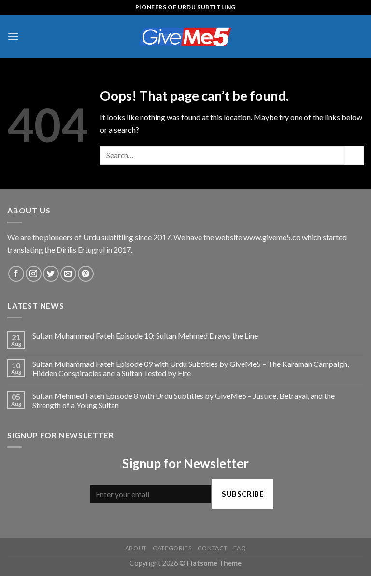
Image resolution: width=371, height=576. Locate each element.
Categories (172, 548)
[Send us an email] (68, 274)
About (136, 548)
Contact (213, 548)
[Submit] (354, 155)
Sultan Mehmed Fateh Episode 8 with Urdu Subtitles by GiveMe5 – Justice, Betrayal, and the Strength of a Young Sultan (183, 400)
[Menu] (13, 36)
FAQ (239, 548)
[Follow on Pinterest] (86, 274)
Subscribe (243, 493)
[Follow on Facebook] (16, 274)
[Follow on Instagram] (34, 274)
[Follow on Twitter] (51, 274)
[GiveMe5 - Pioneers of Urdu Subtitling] (185, 36)
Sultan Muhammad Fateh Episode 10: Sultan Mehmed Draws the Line (145, 335)
